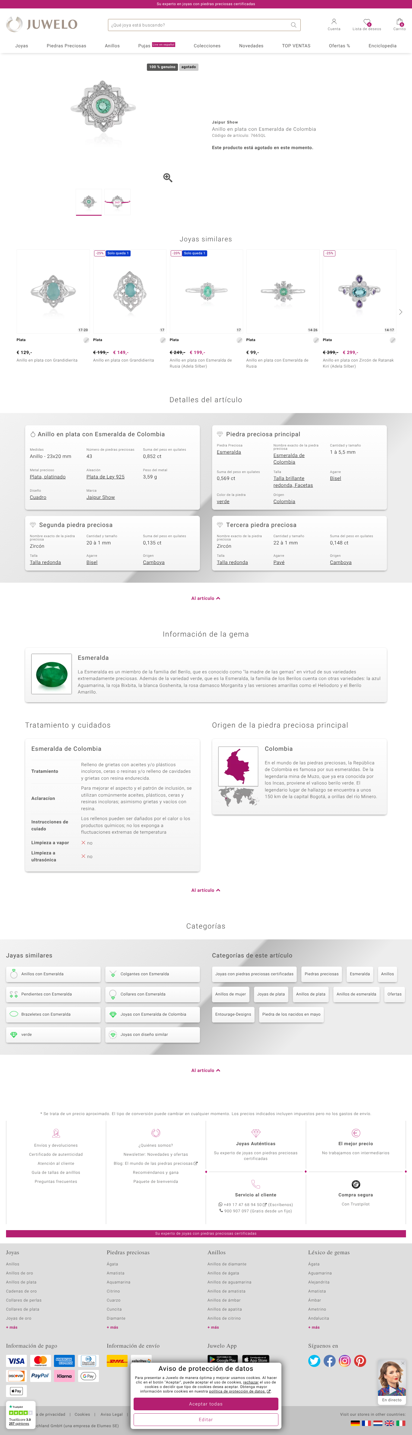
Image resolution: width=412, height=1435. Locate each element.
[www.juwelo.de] (355, 1423)
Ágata (112, 1264)
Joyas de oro (18, 1318)
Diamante (116, 1318)
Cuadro (38, 497)
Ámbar (314, 1300)
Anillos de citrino (224, 1318)
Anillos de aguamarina (230, 1282)
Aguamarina (320, 1273)
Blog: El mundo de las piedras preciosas (153, 1164)
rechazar (251, 1382)
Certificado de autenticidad (56, 1155)
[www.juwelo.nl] (377, 1423)
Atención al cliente (56, 1164)
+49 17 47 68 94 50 (243, 1205)
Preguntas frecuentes (56, 1182)
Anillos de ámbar (224, 1300)
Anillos (112, 46)
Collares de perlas (24, 1300)
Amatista (116, 1273)
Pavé (279, 562)
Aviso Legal (111, 1415)
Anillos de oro (19, 1273)
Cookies (82, 1415)
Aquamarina (119, 1282)
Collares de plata (23, 1309)
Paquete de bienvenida (156, 1182)
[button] (334, 25)
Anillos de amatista (227, 1291)
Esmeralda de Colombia (289, 459)
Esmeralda (229, 452)
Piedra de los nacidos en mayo (291, 1014)
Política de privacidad (44, 1415)
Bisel (335, 478)
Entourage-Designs (233, 1014)
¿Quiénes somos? (155, 1145)
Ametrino (317, 1309)
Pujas (156, 46)
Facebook (330, 1361)
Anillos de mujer (230, 994)
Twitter (314, 1361)
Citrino (113, 1291)
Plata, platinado (48, 477)
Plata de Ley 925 (106, 477)
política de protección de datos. (237, 1391)
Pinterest (360, 1361)
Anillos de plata (310, 994)
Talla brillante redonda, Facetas (293, 482)
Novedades (251, 46)
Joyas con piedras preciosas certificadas (254, 974)
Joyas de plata (271, 994)
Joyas (21, 46)
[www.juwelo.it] (400, 1423)
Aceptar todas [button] (206, 1404)
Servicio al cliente (256, 1195)
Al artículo (203, 598)
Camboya (154, 562)
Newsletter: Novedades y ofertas (156, 1155)
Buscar (294, 25)
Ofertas (395, 994)
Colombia (285, 501)
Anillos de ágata (223, 1273)
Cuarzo (114, 1300)
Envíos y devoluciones (56, 1145)
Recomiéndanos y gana (156, 1173)
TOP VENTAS (296, 46)
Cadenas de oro (21, 1291)
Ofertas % (339, 46)
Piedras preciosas (322, 974)
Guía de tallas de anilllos (56, 1173)
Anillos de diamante (227, 1264)
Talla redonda (45, 562)
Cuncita (114, 1309)
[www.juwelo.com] (389, 1423)
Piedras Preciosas (67, 46)
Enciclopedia (383, 46)
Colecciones (207, 46)
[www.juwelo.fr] (366, 1423)
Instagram (345, 1361)
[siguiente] (400, 312)
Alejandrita (319, 1282)
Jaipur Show (101, 497)
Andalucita (318, 1318)
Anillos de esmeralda (356, 994)
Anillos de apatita (225, 1309)
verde (223, 501)
